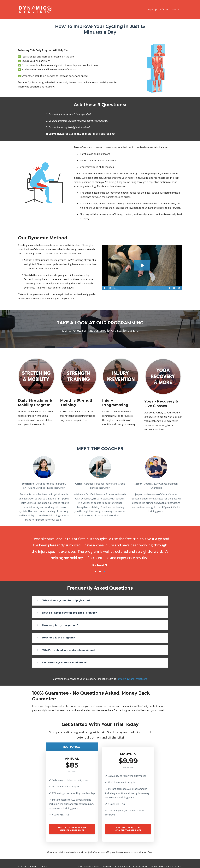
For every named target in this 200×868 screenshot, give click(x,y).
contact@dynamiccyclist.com (131, 678)
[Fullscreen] (179, 288)
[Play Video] (105, 288)
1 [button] (95, 571)
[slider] (139, 288)
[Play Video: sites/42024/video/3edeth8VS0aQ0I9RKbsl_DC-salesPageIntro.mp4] (142, 265)
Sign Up (152, 9)
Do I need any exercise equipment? (64, 662)
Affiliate (164, 9)
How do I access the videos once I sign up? (69, 612)
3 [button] (104, 571)
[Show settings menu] (174, 288)
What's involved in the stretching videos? (68, 650)
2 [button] (100, 571)
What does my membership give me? (66, 600)
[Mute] (168, 288)
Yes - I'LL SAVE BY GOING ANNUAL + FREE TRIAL (72, 829)
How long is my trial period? (60, 625)
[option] (100, 549)
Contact (176, 9)
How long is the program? (58, 637)
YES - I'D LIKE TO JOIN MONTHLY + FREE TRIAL (128, 829)
